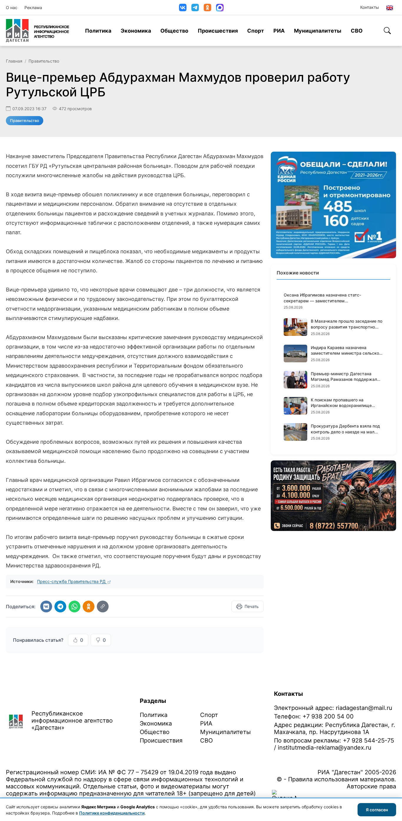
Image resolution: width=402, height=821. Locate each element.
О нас (11, 7)
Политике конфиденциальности (111, 812)
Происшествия (218, 31)
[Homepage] (37, 30)
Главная (14, 60)
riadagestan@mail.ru (364, 707)
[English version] (389, 7)
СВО (357, 31)
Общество (174, 31)
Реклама (33, 7)
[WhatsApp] (74, 606)
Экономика (136, 31)
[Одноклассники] (207, 7)
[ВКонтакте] (183, 7)
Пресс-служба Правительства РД (72, 581)
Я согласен (377, 809)
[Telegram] (195, 7)
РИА (279, 31)
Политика (98, 31)
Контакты (369, 7)
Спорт (255, 31)
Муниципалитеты (317, 31)
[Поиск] (387, 30)
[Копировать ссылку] (103, 606)
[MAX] (220, 8)
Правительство (44, 60)
